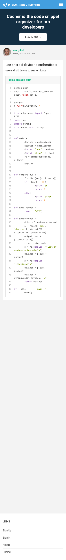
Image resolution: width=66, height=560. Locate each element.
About (6, 544)
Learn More (33, 37)
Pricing (7, 552)
